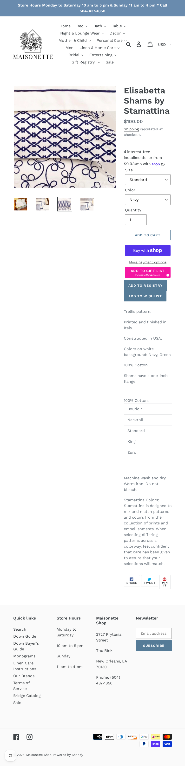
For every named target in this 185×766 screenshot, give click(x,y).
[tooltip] (167, 274)
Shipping (131, 129)
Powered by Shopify (68, 755)
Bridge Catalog (27, 695)
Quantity (133, 210)
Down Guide (24, 636)
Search (19, 629)
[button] (148, 272)
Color (130, 190)
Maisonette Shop (39, 755)
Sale (17, 702)
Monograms (24, 656)
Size (129, 170)
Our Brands (23, 676)
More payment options (147, 262)
